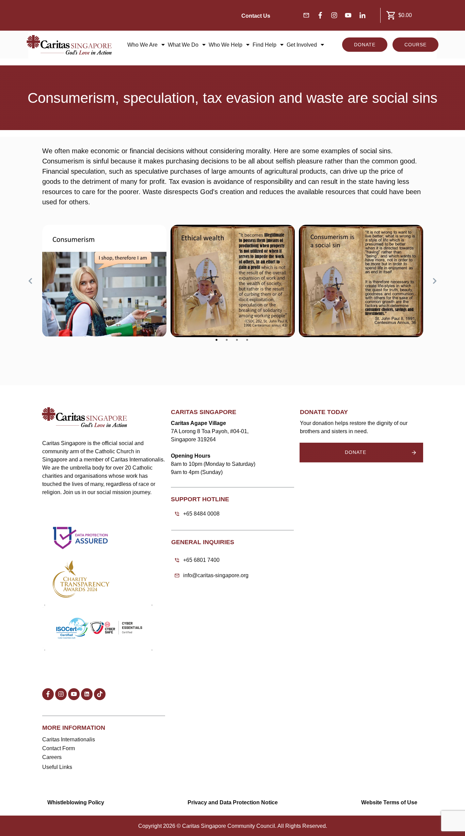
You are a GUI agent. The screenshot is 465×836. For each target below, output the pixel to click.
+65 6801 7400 (201, 560)
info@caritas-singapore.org (215, 575)
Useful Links (57, 767)
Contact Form (58, 748)
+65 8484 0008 (201, 514)
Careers (52, 757)
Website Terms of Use (389, 802)
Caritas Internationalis (68, 739)
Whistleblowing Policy (75, 802)
